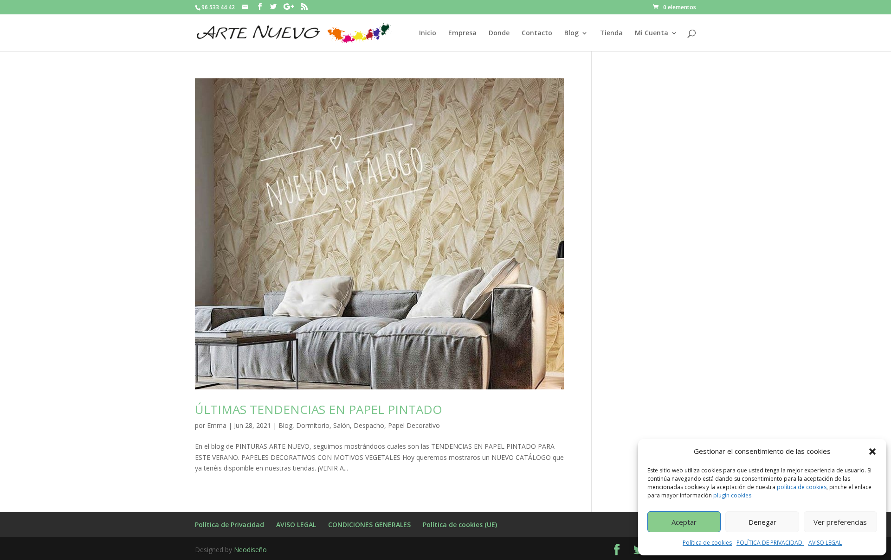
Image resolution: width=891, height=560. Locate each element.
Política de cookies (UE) (460, 524)
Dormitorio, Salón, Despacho (340, 425)
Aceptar (684, 522)
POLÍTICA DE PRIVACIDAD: (770, 543)
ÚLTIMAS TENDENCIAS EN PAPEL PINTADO (318, 409)
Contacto (537, 33)
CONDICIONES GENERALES (369, 524)
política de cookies (801, 487)
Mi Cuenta (651, 33)
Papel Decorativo (414, 425)
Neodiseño (250, 549)
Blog (571, 33)
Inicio (427, 33)
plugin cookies (732, 495)
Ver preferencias (840, 522)
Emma (216, 425)
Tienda (611, 33)
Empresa (462, 33)
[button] (872, 451)
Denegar (762, 522)
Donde (499, 33)
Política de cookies (707, 543)
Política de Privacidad (229, 524)
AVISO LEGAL (825, 543)
